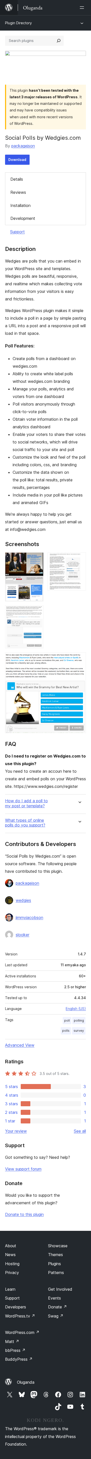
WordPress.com (22, 1332)
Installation (20, 205)
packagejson (23, 145)
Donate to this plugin (24, 1214)
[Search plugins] (59, 41)
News (10, 1254)
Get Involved (60, 1289)
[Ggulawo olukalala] (83, 7)
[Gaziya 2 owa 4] (79, 559)
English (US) (76, 1008)
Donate (57, 1306)
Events (54, 1298)
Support (17, 231)
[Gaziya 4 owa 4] (79, 659)
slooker (22, 934)
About (10, 1245)
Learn (10, 1289)
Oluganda (25, 1382)
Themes (55, 1254)
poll (67, 1020)
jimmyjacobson (29, 917)
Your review (16, 1131)
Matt (12, 1341)
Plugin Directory (18, 23)
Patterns (56, 1272)
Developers (15, 1306)
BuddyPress (19, 1359)
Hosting (12, 1263)
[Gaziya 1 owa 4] (36, 559)
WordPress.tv (20, 1316)
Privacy (12, 1272)
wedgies (23, 900)
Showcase (57, 1245)
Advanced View (19, 1045)
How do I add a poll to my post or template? (26, 803)
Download (17, 159)
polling (79, 1020)
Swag (55, 1316)
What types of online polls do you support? (25, 823)
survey (79, 1030)
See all (80, 1131)
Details (16, 179)
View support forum (23, 1168)
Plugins (54, 1263)
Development (22, 218)
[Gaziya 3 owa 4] (36, 612)
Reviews (18, 192)
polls (66, 1030)
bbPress (15, 1350)
